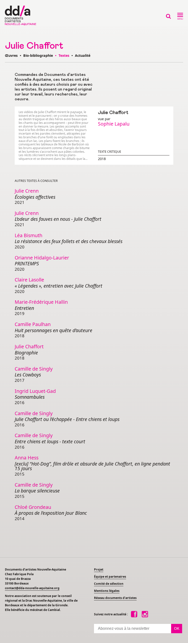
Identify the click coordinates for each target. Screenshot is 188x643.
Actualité (82, 55)
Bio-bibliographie (38, 55)
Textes (64, 55)
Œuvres (11, 55)
